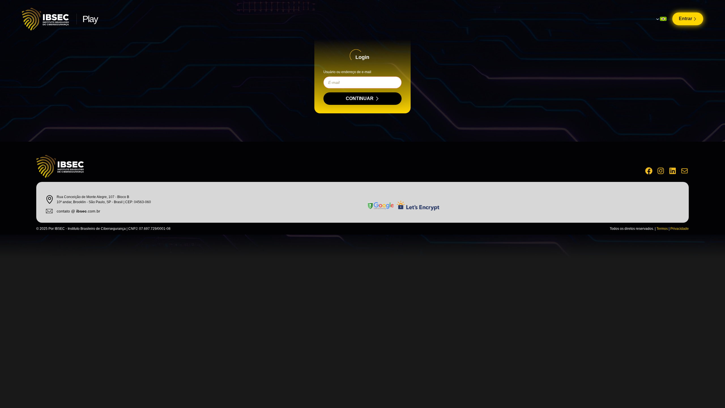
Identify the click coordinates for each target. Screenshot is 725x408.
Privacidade (679, 229)
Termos (662, 229)
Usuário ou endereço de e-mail (347, 72)
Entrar (685, 18)
